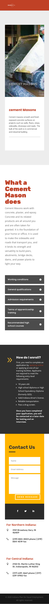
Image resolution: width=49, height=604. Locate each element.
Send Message (27, 497)
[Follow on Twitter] (25, 511)
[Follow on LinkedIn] (33, 511)
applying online (36, 365)
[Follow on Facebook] (17, 511)
